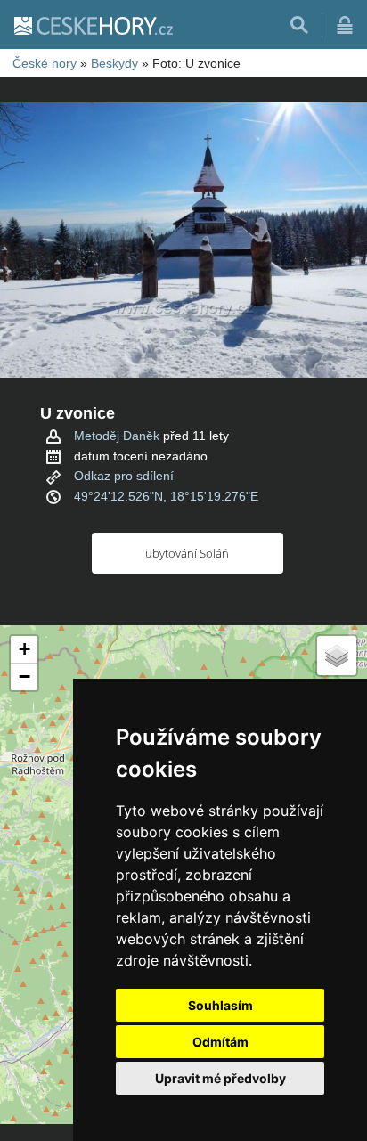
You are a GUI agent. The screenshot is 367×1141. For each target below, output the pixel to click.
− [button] (24, 676)
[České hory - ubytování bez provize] (92, 25)
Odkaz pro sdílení (124, 476)
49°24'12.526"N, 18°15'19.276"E (166, 496)
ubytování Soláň (187, 553)
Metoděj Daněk (116, 435)
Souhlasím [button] (220, 1005)
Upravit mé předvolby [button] (220, 1078)
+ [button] (24, 649)
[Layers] (336, 655)
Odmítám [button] (220, 1041)
